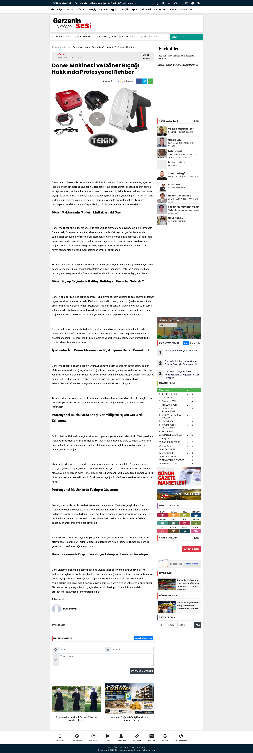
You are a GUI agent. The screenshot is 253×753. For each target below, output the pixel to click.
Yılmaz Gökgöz (177, 173)
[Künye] (192, 3)
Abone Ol (108, 81)
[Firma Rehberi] (175, 3)
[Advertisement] (179, 271)
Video (108, 740)
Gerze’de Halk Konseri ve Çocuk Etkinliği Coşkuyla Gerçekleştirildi (178, 363)
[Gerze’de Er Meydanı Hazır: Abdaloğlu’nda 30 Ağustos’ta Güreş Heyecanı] (167, 584)
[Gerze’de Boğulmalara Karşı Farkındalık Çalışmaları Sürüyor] (167, 606)
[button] (192, 9)
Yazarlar (122, 740)
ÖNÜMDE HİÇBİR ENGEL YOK (180, 132)
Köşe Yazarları (65, 9)
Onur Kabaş (175, 218)
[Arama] (163, 3)
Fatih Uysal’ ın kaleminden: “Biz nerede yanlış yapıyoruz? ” (182, 156)
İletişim (151, 740)
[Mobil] (157, 3)
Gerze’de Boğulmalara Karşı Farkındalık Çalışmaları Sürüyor (188, 605)
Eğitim (114, 9)
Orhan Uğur (175, 140)
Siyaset (103, 9)
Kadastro (172, 165)
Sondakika (77, 740)
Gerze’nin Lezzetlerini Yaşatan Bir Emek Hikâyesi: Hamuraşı (106, 3)
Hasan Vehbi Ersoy (179, 195)
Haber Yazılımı (148, 750)
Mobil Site (60, 740)
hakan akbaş (176, 162)
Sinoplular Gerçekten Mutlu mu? (183, 176)
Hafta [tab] (192, 343)
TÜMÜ (196, 121)
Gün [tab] (186, 343)
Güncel (81, 9)
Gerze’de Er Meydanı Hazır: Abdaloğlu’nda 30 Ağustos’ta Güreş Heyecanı (179, 374)
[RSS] (198, 3)
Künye (165, 740)
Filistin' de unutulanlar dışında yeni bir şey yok (184, 211)
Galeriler (93, 740)
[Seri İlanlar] (180, 3)
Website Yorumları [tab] (143, 638)
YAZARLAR (160, 9)
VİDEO (183, 9)
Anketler (137, 740)
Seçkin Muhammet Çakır (183, 206)
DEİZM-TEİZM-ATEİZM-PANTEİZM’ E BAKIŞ (184, 200)
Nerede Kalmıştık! (176, 187)
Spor (134, 9)
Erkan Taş (174, 184)
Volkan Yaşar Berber (181, 128)
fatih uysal (175, 151)
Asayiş (92, 9)
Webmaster (181, 740)
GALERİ (173, 9)
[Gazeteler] (186, 3)
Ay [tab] (199, 343)
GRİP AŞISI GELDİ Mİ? (177, 221)
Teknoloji (145, 9)
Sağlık (125, 9)
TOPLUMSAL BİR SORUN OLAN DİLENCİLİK (181, 144)
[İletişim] (169, 3)
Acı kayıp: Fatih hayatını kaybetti (178, 352)
